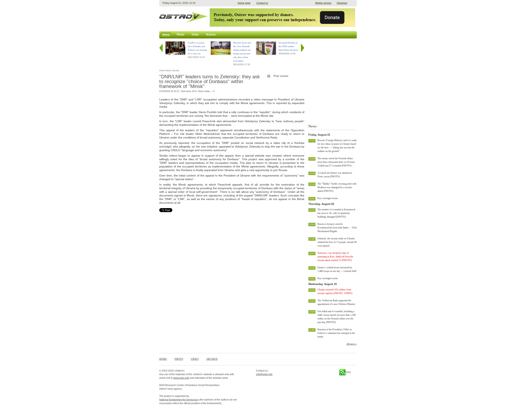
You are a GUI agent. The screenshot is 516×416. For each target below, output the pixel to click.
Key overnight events (327, 198)
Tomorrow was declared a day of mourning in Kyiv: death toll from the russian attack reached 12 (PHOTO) (335, 257)
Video (195, 358)
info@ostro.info (264, 374)
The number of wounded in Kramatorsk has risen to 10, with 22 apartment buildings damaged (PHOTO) (336, 213)
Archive (212, 358)
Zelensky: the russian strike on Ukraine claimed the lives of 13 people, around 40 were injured (337, 242)
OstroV (179, 370)
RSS (348, 372)
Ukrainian (342, 3)
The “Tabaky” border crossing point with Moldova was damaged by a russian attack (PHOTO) (336, 187)
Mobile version (323, 3)
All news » (351, 344)
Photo (179, 358)
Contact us (262, 3)
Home (163, 358)
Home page (244, 3)
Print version (281, 75)
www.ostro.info (181, 378)
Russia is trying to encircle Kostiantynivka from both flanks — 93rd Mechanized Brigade (337, 228)
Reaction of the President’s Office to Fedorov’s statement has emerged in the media (336, 333)
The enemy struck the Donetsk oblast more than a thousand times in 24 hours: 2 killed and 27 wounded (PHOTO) (336, 162)
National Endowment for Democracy (179, 399)
